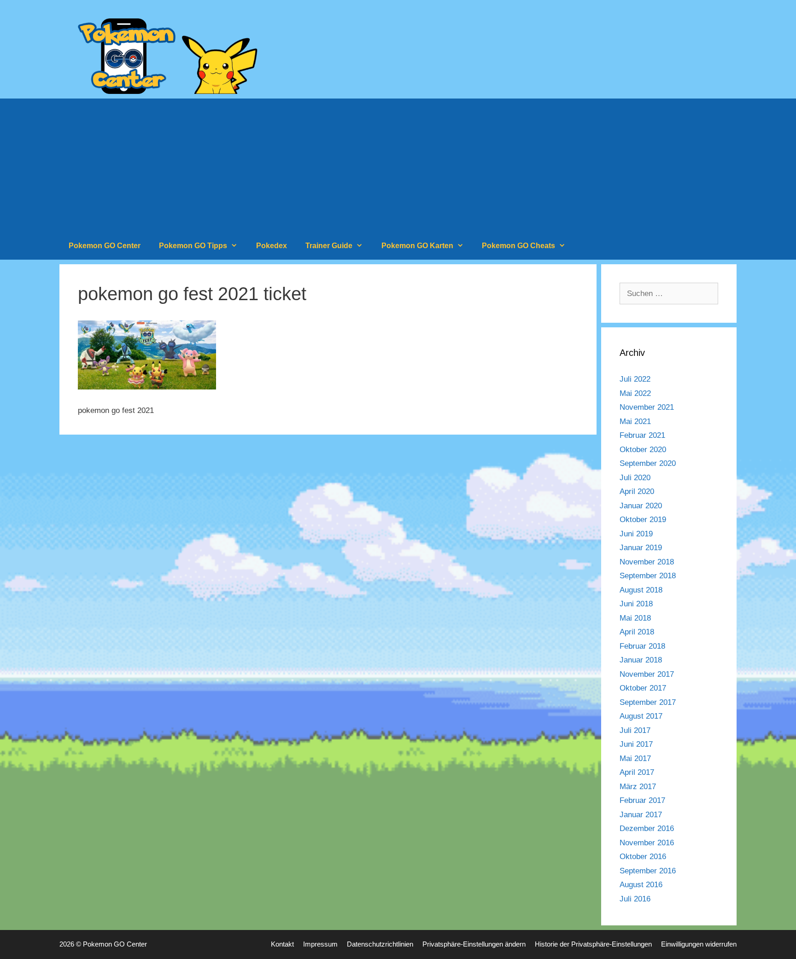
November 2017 (647, 674)
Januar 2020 (641, 505)
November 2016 (647, 842)
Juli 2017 (635, 730)
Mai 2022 (635, 393)
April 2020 (637, 491)
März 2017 (638, 786)
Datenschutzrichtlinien (380, 944)
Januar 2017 (641, 814)
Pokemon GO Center (104, 246)
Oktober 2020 (643, 449)
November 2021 (647, 407)
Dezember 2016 (647, 828)
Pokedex (271, 246)
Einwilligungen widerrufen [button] (699, 944)
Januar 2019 (641, 547)
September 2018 (648, 575)
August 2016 (641, 884)
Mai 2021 (635, 421)
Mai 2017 (635, 758)
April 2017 (637, 772)
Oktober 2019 (643, 519)
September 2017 (648, 702)
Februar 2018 (642, 646)
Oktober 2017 (643, 688)
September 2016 (648, 870)
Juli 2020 (635, 477)
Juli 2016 (635, 899)
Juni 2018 (636, 603)
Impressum (320, 944)
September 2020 (648, 463)
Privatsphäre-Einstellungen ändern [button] (474, 944)
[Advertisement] (398, 163)
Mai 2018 (635, 618)
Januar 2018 (641, 660)
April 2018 (637, 632)
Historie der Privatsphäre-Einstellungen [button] (593, 944)
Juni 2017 (636, 744)
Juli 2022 (635, 379)
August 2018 (641, 590)
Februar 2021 (642, 435)
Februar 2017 (642, 800)
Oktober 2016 (643, 856)
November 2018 (647, 562)
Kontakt (282, 944)
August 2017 (641, 716)
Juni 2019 (636, 533)
